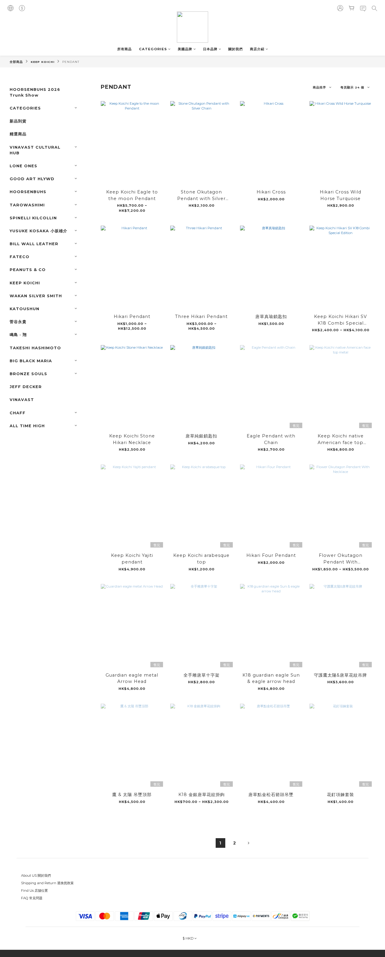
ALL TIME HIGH (27, 426)
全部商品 (16, 61)
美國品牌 (185, 49)
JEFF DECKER (26, 386)
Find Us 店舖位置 (34, 890)
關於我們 (235, 49)
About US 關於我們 (36, 875)
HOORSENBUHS (28, 192)
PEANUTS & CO (28, 269)
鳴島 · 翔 (18, 334)
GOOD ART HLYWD (32, 179)
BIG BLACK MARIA (31, 361)
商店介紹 (257, 49)
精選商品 (18, 134)
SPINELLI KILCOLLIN (33, 218)
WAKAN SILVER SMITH (36, 296)
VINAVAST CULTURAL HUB (35, 150)
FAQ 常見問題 (31, 898)
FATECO (19, 257)
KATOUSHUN (24, 309)
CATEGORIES (153, 49)
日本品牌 (210, 49)
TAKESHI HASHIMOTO (35, 348)
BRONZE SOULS (28, 374)
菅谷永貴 (18, 322)
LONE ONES (23, 166)
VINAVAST (22, 399)
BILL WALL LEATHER (34, 244)
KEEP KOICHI (42, 61)
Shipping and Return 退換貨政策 (47, 883)
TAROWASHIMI (27, 205)
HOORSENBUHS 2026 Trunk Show (35, 92)
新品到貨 (18, 121)
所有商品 (124, 49)
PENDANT (70, 61)
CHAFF (18, 413)
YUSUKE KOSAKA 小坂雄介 (38, 231)
